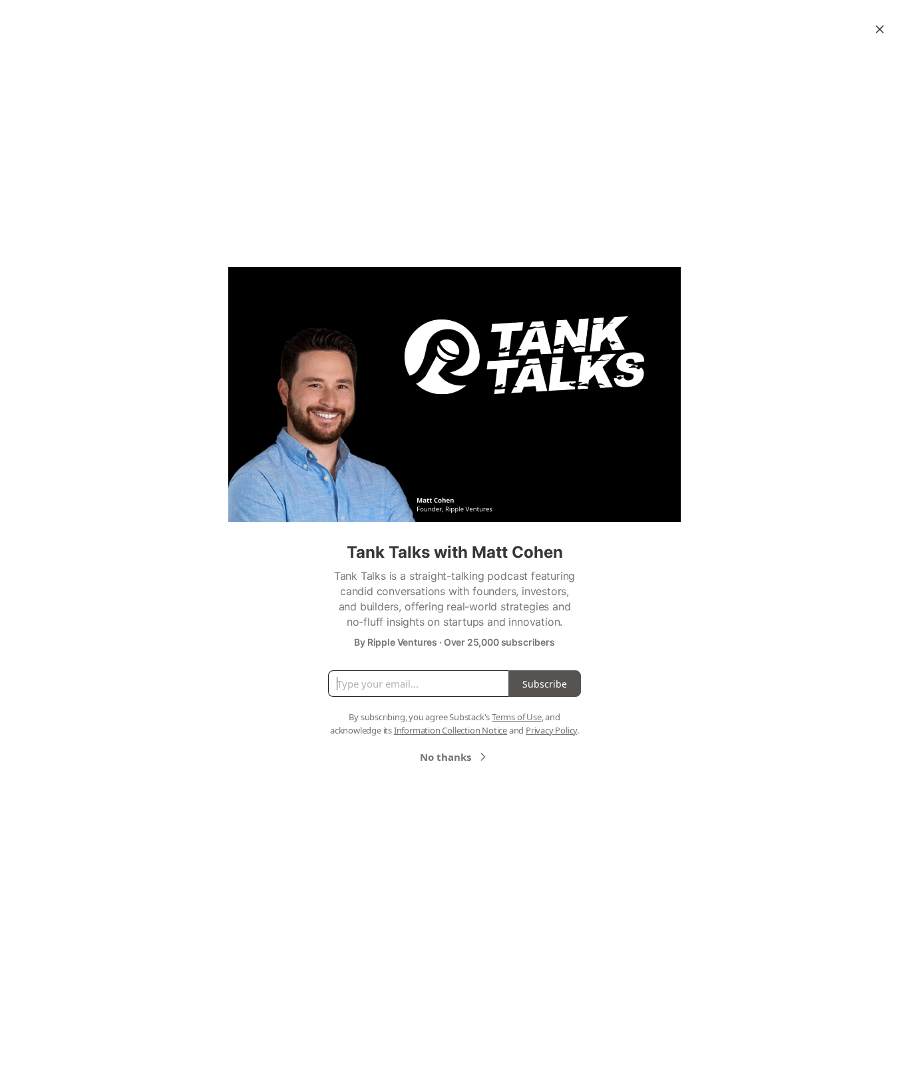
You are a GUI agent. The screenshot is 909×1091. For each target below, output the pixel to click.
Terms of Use (517, 717)
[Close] (879, 29)
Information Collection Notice (450, 730)
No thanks (445, 757)
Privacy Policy (551, 730)
